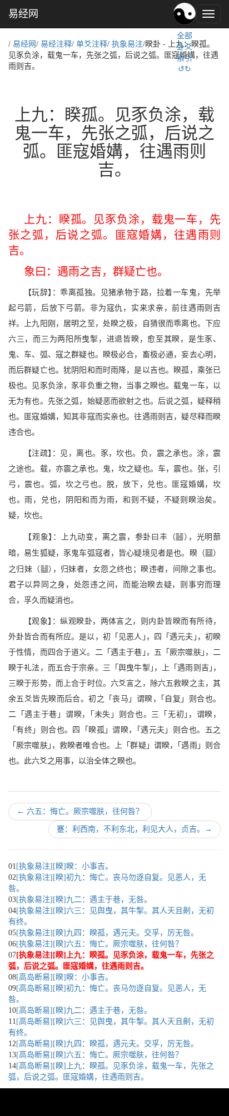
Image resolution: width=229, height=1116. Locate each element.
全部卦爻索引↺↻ (184, 52)
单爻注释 (91, 44)
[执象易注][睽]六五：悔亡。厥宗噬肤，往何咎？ (99, 944)
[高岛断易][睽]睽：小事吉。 (64, 977)
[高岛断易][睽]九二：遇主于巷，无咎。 (84, 1010)
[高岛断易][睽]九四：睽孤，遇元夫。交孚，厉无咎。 (107, 1043)
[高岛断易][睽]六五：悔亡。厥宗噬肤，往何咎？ (99, 1055)
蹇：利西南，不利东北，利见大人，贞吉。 (134, 829)
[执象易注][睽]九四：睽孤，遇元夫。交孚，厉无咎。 (107, 933)
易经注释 (56, 44)
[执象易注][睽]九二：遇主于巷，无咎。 (84, 899)
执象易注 (127, 44)
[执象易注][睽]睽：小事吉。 (64, 866)
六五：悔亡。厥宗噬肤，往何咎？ (80, 811)
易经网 (23, 13)
